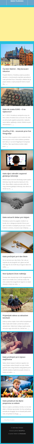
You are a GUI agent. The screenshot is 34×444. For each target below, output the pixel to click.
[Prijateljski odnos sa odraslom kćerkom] (17, 312)
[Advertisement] (17, 24)
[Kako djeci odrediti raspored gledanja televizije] (17, 170)
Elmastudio (23, 433)
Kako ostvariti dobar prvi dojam (16, 217)
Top (17, 439)
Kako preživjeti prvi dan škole (15, 256)
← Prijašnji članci (9, 420)
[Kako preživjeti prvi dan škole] (17, 253)
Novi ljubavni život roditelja (14, 273)
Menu (3, 2)
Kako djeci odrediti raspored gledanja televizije (15, 174)
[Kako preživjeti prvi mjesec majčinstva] (17, 353)
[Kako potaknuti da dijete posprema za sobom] (17, 397)
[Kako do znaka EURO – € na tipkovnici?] (17, 105)
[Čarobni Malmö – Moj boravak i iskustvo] (17, 65)
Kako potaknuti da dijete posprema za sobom (13, 402)
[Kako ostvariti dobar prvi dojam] (17, 213)
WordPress (22, 431)
